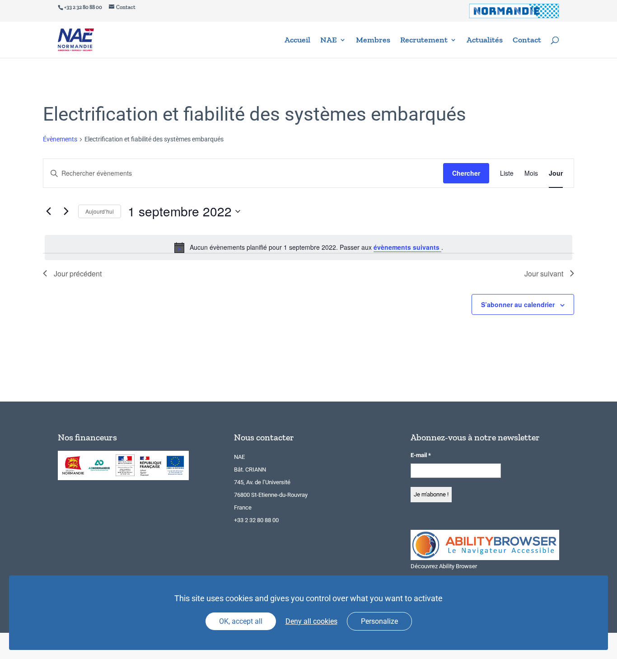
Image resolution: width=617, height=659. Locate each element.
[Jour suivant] (66, 211)
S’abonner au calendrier (518, 304)
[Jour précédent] (48, 211)
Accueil (297, 41)
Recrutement (424, 41)
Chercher (466, 173)
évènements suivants (407, 247)
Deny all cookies (311, 621)
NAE (328, 41)
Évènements (60, 139)
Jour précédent (78, 273)
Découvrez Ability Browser (444, 566)
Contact (527, 41)
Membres (373, 41)
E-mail (421, 455)
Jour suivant (543, 273)
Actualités (485, 41)
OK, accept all (240, 621)
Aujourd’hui (99, 211)
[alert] (308, 247)
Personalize (379, 621)
